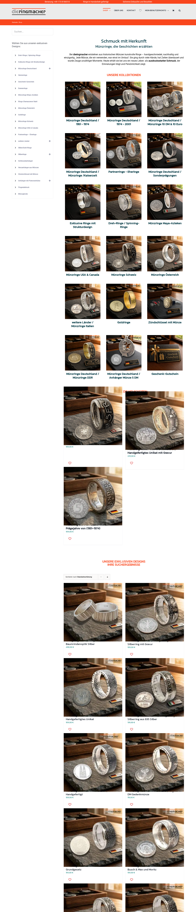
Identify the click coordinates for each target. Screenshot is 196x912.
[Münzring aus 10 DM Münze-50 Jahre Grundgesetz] (93, 837)
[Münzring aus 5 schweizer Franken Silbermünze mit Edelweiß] (93, 416)
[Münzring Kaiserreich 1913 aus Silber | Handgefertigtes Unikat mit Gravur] (154, 420)
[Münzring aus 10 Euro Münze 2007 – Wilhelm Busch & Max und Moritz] (154, 837)
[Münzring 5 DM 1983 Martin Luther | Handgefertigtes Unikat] (93, 687)
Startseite (15, 22)
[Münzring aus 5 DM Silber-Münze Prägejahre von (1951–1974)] (93, 496)
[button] (180, 10)
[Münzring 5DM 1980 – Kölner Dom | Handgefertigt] (93, 762)
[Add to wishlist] (131, 463)
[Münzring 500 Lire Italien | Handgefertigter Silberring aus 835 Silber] (154, 687)
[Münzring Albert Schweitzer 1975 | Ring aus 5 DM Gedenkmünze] (154, 762)
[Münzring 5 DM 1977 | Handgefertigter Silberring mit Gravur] (154, 612)
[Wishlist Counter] (140, 10)
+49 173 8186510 (62, 2)
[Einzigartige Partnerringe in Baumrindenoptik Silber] (93, 612)
